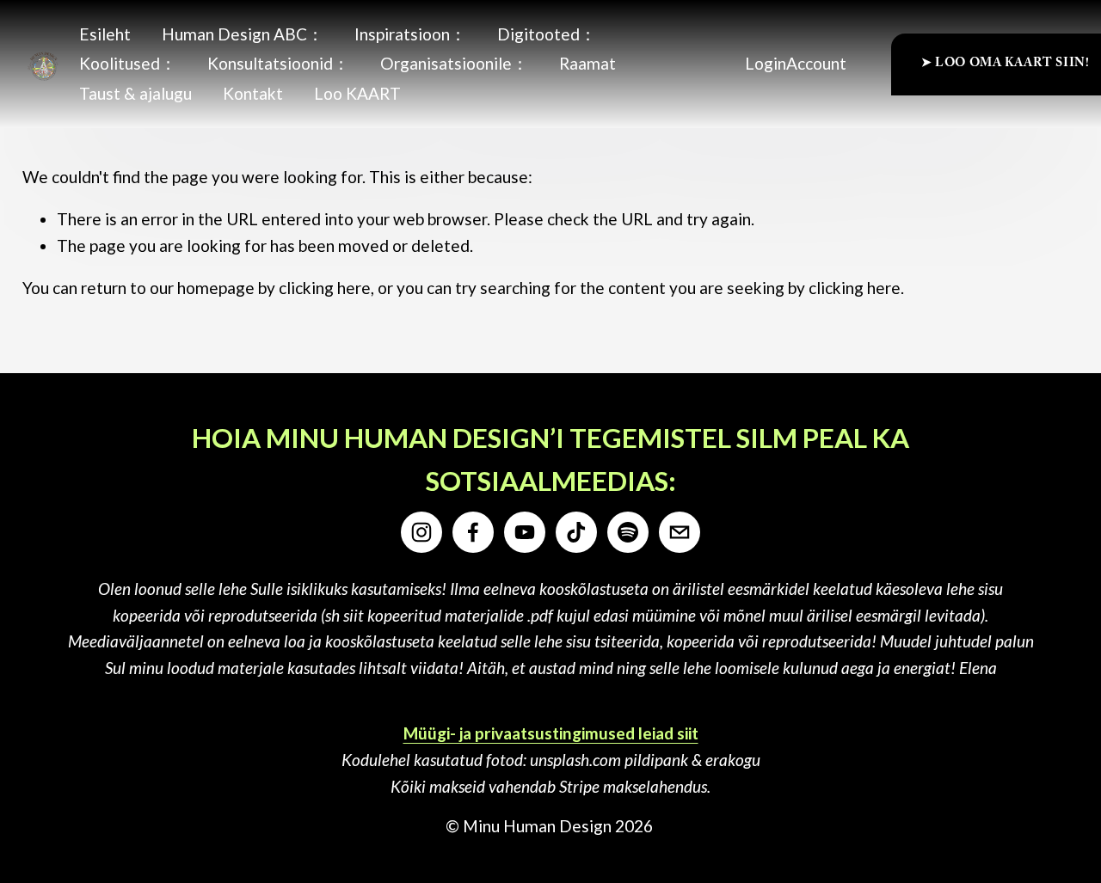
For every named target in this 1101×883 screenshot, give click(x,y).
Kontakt (253, 93)
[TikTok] (576, 532)
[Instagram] (421, 532)
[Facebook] (473, 532)
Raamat (587, 63)
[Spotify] (628, 532)
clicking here (325, 287)
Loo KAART (357, 93)
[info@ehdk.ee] (679, 532)
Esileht (105, 34)
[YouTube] (524, 532)
